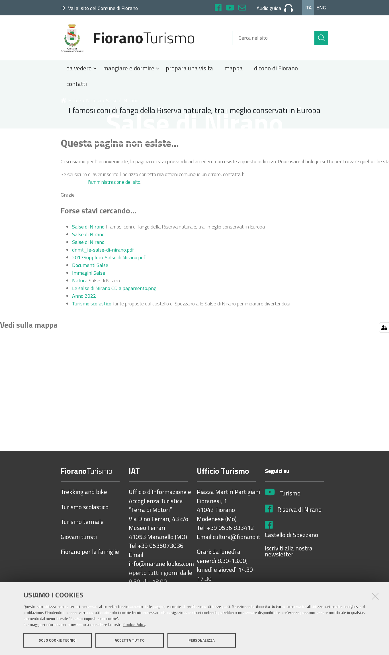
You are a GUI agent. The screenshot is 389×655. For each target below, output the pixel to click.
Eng (321, 7)
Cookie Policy (134, 624)
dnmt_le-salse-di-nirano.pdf (103, 250)
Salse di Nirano (88, 226)
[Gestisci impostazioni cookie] (384, 327)
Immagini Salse (88, 273)
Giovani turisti (79, 537)
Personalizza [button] (202, 640)
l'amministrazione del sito (114, 182)
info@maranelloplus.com (161, 564)
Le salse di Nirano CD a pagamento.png (114, 288)
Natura (93, 100)
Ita (308, 7)
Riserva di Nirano (299, 510)
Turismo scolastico (91, 303)
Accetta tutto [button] (130, 640)
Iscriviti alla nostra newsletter (288, 551)
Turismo (289, 493)
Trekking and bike (84, 492)
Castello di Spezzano (291, 535)
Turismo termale (82, 522)
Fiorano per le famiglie (90, 552)
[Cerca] (321, 38)
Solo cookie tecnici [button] (58, 640)
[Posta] (242, 8)
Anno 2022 (84, 296)
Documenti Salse (90, 265)
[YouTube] (230, 8)
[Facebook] (218, 8)
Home (74, 100)
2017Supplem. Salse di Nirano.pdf (109, 257)
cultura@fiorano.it (236, 537)
